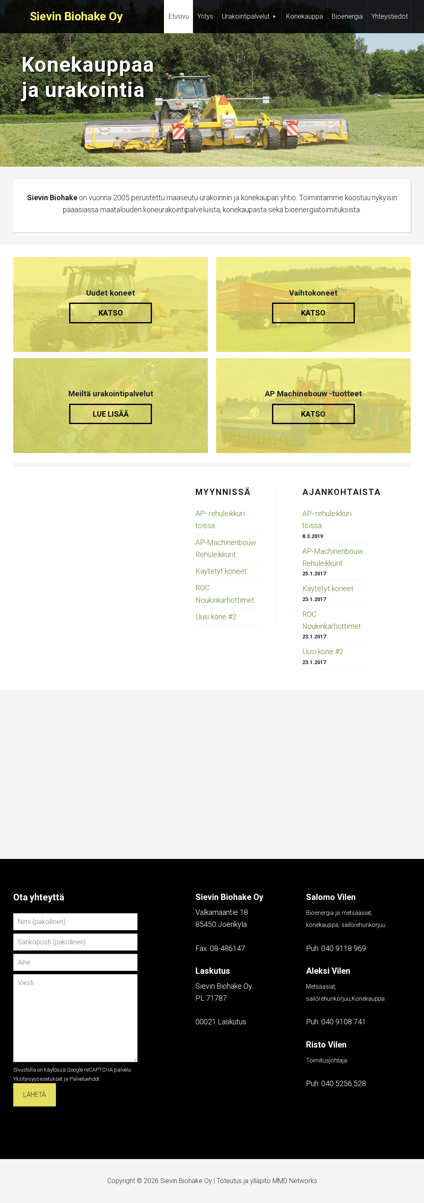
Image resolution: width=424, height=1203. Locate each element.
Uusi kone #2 (215, 616)
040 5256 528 (343, 1083)
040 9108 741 (343, 1021)
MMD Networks (294, 1181)
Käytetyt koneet (221, 571)
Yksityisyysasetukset (38, 1079)
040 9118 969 (343, 948)
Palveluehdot (84, 1079)
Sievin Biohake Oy (76, 16)
